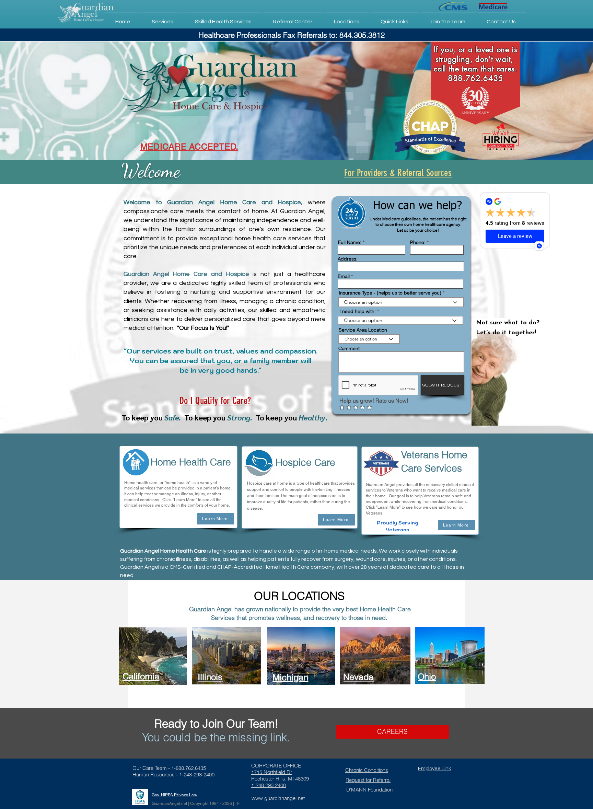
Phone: (418, 242)
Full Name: (349, 242)
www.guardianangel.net (278, 798)
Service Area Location (363, 329)
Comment (349, 348)
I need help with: (357, 311)
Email (344, 276)
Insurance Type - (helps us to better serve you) (390, 292)
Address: (348, 258)
